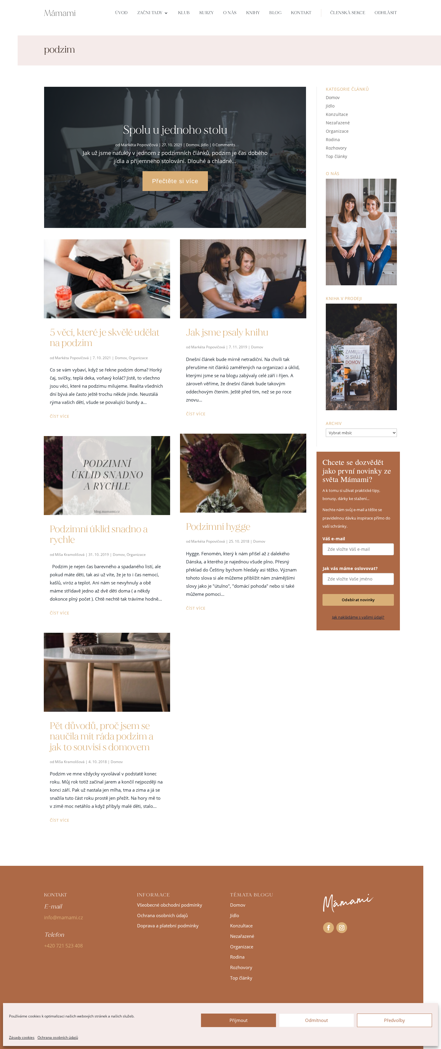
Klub (184, 12)
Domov (192, 144)
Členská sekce (347, 12)
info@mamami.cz (63, 917)
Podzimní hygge (218, 527)
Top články (336, 156)
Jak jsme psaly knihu (227, 332)
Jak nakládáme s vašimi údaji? (358, 617)
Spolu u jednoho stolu (175, 130)
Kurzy (207, 12)
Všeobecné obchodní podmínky (169, 905)
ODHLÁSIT (386, 12)
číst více (59, 416)
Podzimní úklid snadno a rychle (99, 534)
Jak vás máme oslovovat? (350, 568)
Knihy (253, 12)
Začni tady (150, 12)
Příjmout (239, 1020)
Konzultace (337, 114)
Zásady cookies (21, 1037)
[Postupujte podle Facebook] (328, 927)
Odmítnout (316, 1020)
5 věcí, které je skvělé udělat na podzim (105, 337)
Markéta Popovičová (139, 144)
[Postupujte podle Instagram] (341, 927)
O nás (230, 12)
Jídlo (204, 144)
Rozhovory (336, 148)
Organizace (138, 357)
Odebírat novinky (358, 599)
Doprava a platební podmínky (168, 926)
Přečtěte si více (175, 181)
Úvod (121, 12)
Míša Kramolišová (70, 554)
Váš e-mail (333, 538)
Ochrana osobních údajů (58, 1037)
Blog (275, 12)
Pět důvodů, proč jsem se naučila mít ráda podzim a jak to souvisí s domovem (101, 736)
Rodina (333, 139)
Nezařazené (338, 123)
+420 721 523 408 (63, 945)
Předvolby (394, 1020)
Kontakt (301, 12)
